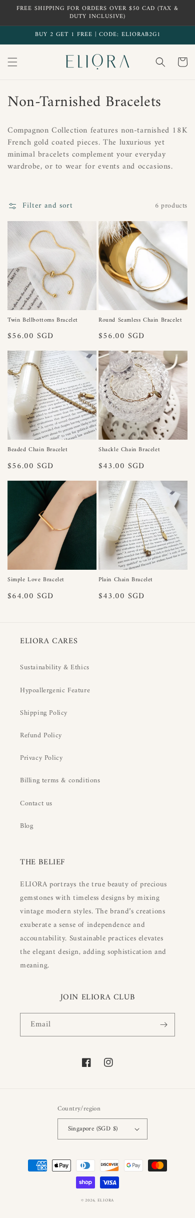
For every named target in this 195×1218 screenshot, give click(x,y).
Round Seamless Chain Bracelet (140, 321)
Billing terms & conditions (60, 780)
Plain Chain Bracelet (125, 580)
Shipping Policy (44, 713)
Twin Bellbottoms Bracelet (43, 321)
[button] (13, 62)
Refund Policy (41, 735)
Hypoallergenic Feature (55, 690)
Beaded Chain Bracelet (38, 450)
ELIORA (106, 1200)
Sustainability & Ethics (55, 667)
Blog (26, 826)
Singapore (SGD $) (93, 1128)
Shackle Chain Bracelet (129, 450)
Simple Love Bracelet (36, 580)
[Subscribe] (163, 1024)
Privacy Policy (41, 758)
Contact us (36, 803)
